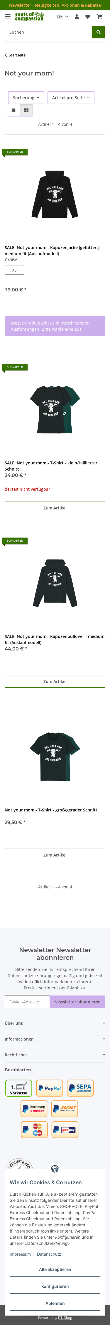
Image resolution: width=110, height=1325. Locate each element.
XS (16, 270)
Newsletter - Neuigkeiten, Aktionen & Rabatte (55, 5)
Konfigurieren (55, 1286)
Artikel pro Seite (68, 97)
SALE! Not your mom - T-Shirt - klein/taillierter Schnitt (51, 466)
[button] (77, 17)
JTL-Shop (65, 1317)
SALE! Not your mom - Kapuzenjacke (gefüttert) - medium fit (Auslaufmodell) (53, 250)
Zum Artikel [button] (55, 508)
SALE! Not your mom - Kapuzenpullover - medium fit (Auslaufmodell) (54, 639)
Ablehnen (55, 1303)
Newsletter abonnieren (77, 1002)
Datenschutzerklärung (29, 975)
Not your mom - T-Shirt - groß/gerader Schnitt (51, 810)
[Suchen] (98, 32)
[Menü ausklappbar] (8, 14)
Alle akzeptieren (55, 1269)
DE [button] (60, 16)
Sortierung (23, 97)
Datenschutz (49, 1254)
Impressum (20, 1254)
